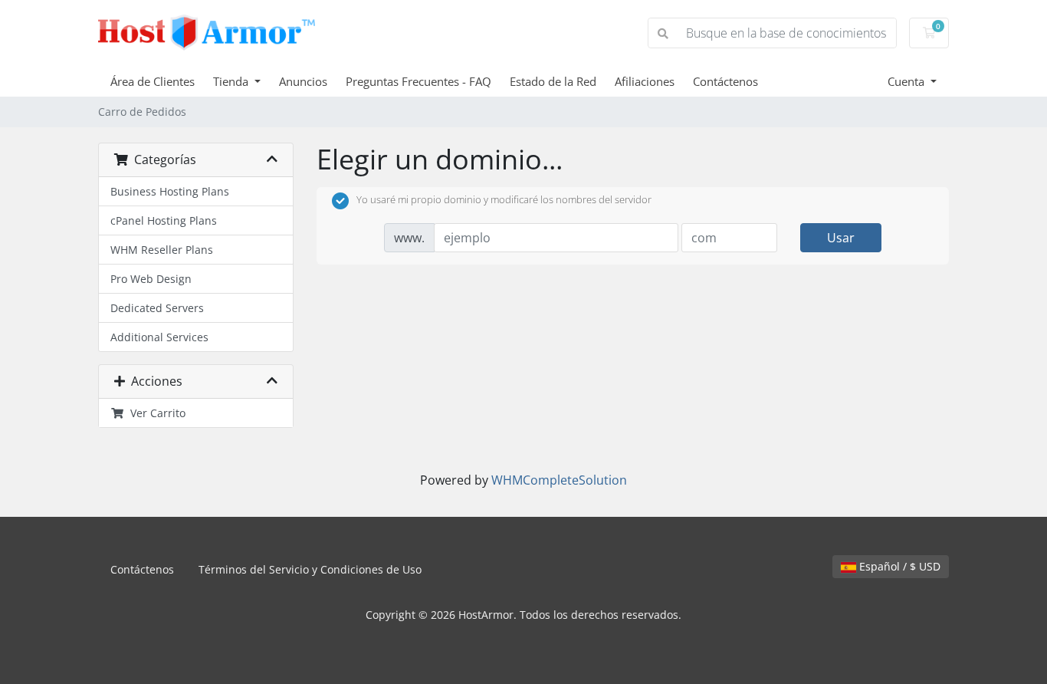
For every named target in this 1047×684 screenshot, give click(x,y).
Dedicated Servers (157, 308)
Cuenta (907, 81)
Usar (841, 237)
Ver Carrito (154, 413)
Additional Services (159, 337)
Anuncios (303, 81)
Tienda (232, 81)
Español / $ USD (898, 566)
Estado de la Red (553, 81)
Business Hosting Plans (169, 191)
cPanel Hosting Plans (163, 220)
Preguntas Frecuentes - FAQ (418, 81)
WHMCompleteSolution (559, 480)
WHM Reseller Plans (161, 249)
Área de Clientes (152, 81)
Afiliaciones (644, 81)
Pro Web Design (151, 278)
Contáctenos (725, 81)
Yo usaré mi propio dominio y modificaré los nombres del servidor (504, 200)
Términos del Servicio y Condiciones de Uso (310, 569)
